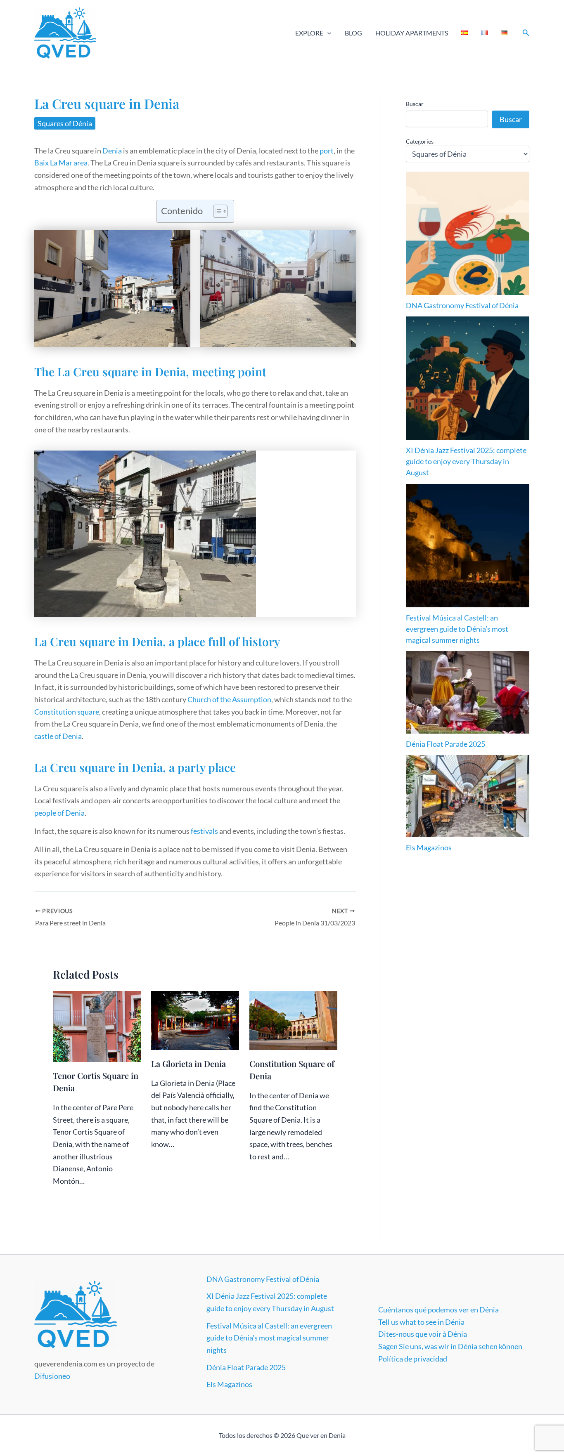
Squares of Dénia (65, 123)
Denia (112, 150)
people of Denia (59, 812)
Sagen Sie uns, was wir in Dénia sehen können (450, 1346)
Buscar (415, 103)
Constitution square (66, 711)
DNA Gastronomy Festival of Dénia (462, 305)
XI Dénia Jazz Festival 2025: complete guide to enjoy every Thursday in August (466, 461)
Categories (420, 141)
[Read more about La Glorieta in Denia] (195, 1019)
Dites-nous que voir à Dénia (422, 1333)
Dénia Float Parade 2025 (445, 743)
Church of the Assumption (229, 699)
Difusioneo (52, 1375)
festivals (204, 830)
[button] (327, 33)
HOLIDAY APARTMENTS (411, 33)
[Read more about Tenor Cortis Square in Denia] (97, 1025)
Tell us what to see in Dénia (421, 1321)
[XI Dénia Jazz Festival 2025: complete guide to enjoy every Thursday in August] (467, 378)
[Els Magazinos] (467, 796)
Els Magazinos (429, 847)
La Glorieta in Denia (188, 1063)
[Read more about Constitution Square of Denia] (293, 1019)
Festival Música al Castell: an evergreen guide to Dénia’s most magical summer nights (457, 628)
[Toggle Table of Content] (216, 211)
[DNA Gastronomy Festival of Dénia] (467, 233)
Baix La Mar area (61, 162)
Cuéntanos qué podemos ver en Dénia (438, 1309)
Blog (353, 33)
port (327, 150)
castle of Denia (58, 736)
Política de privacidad (412, 1358)
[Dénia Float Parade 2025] (467, 692)
